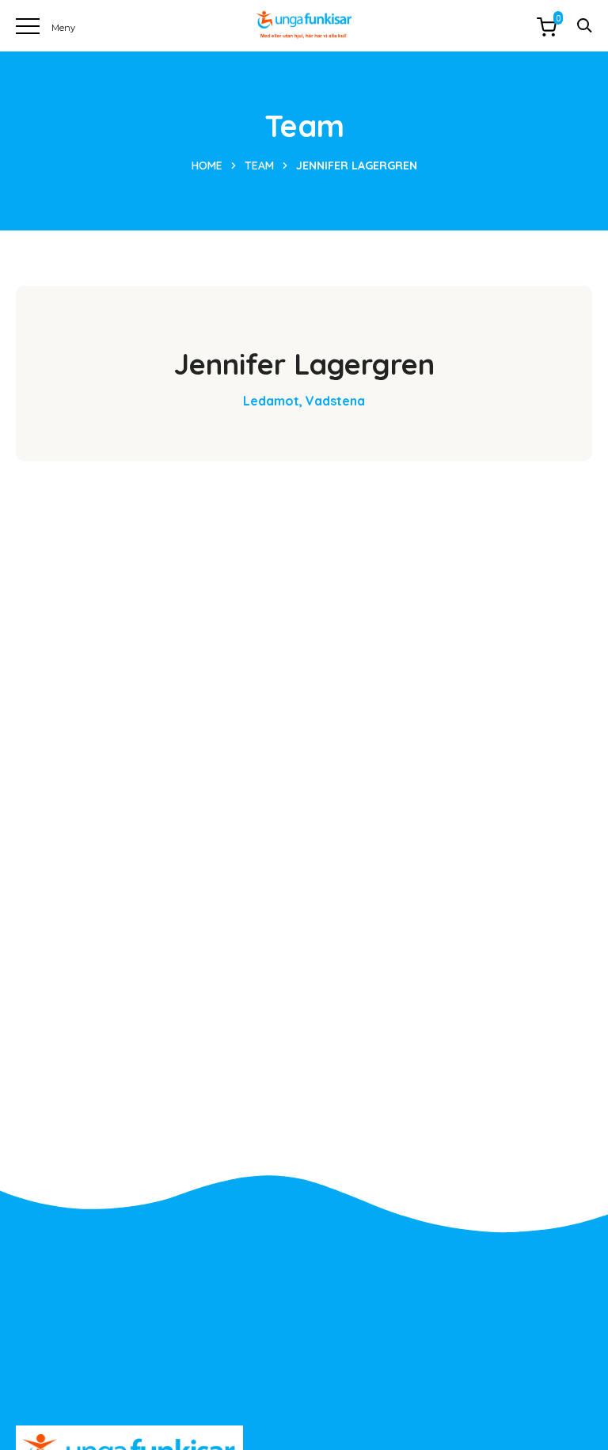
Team (259, 165)
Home (207, 165)
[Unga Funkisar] (304, 25)
